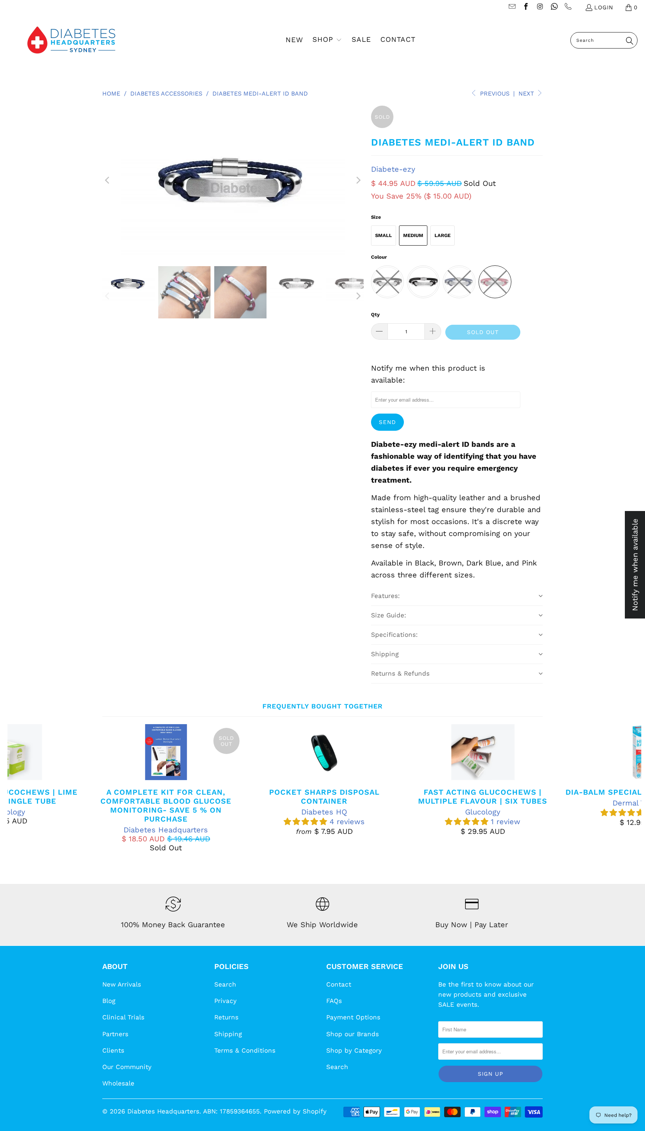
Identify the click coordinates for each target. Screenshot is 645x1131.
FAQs (334, 1000)
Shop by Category (354, 1050)
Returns (226, 1017)
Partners (115, 1034)
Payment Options (353, 1017)
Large (442, 235)
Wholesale (118, 1083)
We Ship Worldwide (322, 924)
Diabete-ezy (393, 169)
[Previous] (108, 180)
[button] (327, 40)
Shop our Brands (352, 1034)
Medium (413, 235)
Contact (338, 984)
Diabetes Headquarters (163, 1111)
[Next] (358, 180)
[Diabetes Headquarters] (71, 40)
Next (527, 93)
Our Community (127, 1067)
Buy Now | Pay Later (471, 924)
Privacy (225, 1000)
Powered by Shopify (295, 1111)
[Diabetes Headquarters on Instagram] (539, 7)
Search (225, 984)
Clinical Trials (123, 1017)
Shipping (228, 1034)
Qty (375, 314)
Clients (113, 1050)
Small (383, 235)
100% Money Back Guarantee (173, 924)
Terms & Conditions (244, 1050)
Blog (108, 1000)
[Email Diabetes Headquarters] (511, 7)
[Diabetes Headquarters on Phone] (568, 7)
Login (603, 7)
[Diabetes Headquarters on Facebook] (526, 7)
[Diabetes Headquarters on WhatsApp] (554, 7)
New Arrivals (121, 984)
